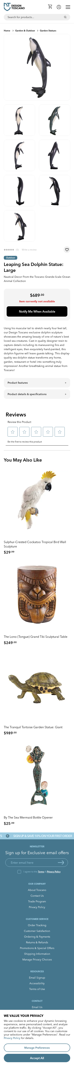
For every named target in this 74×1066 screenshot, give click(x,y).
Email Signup (37, 977)
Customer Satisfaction (37, 931)
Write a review (29, 249)
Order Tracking (37, 925)
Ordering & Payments (37, 936)
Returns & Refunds (37, 942)
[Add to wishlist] (67, 249)
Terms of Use (37, 989)
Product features (18, 382)
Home (7, 30)
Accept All (37, 1058)
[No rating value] (10, 249)
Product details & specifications (27, 394)
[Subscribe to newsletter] (61, 863)
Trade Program (37, 901)
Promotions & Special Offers (37, 948)
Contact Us (37, 895)
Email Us (37, 1007)
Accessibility (37, 983)
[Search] (65, 17)
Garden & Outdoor (25, 30)
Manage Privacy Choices (37, 959)
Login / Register (59, 7)
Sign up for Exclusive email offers (37, 852)
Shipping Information (37, 954)
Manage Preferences (37, 1047)
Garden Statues (48, 30)
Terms (41, 871)
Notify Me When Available (37, 311)
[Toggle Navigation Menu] (68, 7)
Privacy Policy (54, 871)
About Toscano (37, 890)
